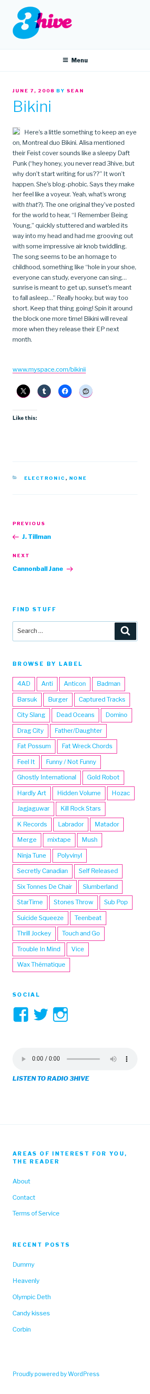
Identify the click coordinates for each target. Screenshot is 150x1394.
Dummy (23, 1264)
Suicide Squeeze (40, 918)
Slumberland (100, 886)
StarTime (30, 902)
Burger (58, 699)
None (78, 478)
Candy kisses (31, 1313)
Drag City (30, 730)
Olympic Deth (31, 1297)
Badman (108, 683)
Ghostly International (46, 777)
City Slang (31, 715)
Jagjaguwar (33, 808)
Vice (77, 949)
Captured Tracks (102, 699)
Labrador (71, 824)
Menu (79, 60)
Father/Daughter (78, 730)
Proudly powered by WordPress (56, 1373)
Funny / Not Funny (71, 762)
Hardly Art (31, 793)
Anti (47, 683)
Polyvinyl (69, 855)
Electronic (44, 478)
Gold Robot (103, 777)
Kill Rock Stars (80, 808)
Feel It (26, 762)
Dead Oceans (75, 715)
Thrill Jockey (34, 933)
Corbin (21, 1329)
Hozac (121, 793)
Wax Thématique (41, 964)
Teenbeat (88, 918)
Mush (90, 839)
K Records (32, 824)
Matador (107, 824)
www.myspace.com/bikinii (49, 369)
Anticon (75, 683)
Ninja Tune (31, 855)
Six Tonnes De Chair (44, 886)
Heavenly (26, 1281)
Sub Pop (116, 902)
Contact (23, 1197)
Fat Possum (34, 746)
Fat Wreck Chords (87, 746)
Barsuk (27, 699)
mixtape (59, 839)
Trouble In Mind (38, 949)
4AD (23, 683)
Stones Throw (73, 902)
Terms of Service (36, 1213)
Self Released (98, 871)
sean (75, 91)
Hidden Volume (79, 793)
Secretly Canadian (42, 871)
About (21, 1181)
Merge (27, 839)
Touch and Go (81, 933)
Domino (116, 715)
